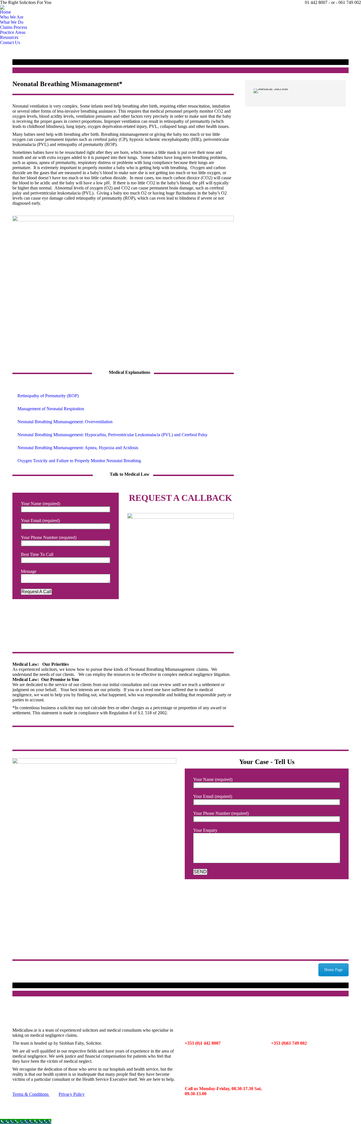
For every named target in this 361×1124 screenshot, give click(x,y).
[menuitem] (5, 12)
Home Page (333, 970)
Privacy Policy (72, 1094)
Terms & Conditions (31, 1094)
